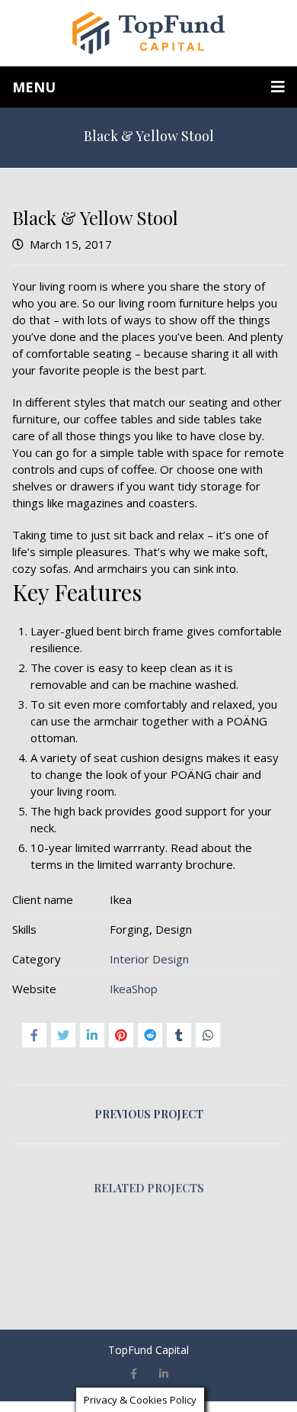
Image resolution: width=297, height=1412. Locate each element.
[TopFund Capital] (148, 32)
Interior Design (149, 959)
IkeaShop (134, 988)
